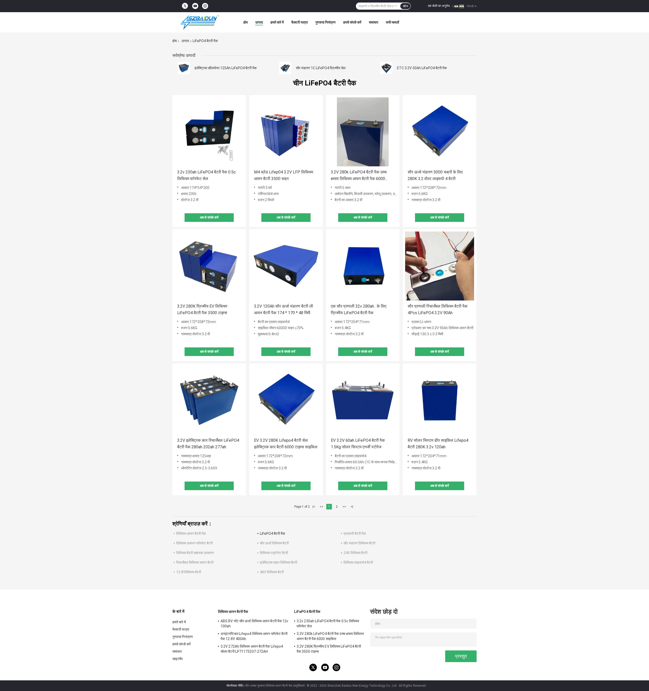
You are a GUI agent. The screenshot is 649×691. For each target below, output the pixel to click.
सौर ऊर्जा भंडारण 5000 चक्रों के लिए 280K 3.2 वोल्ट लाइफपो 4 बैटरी (435, 175)
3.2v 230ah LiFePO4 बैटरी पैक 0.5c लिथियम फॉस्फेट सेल (206, 175)
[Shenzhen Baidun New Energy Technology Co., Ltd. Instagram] (205, 6)
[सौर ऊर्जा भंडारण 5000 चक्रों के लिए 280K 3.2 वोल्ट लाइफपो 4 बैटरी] (439, 131)
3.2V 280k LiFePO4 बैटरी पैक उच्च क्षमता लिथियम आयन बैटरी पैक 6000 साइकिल (359, 176)
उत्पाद (259, 22)
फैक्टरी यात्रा (299, 22)
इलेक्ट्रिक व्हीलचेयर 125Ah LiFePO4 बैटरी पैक (225, 68)
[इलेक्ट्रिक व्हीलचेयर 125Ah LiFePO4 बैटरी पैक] (184, 68)
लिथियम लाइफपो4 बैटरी (358, 562)
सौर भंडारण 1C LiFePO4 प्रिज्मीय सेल (321, 68)
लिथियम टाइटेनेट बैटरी (274, 553)
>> (344, 506)
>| (352, 506)
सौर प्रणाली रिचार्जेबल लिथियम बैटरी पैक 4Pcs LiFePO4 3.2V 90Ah (437, 309)
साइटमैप (177, 659)
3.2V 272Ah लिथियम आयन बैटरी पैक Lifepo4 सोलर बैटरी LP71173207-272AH (252, 648)
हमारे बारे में (277, 22)
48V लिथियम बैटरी (272, 572)
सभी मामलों (392, 22)
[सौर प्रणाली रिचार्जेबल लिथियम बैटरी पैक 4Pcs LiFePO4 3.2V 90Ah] (439, 266)
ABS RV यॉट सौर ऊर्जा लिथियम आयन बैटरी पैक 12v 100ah (255, 623)
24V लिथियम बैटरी (355, 553)
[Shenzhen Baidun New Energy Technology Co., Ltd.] (200, 22)
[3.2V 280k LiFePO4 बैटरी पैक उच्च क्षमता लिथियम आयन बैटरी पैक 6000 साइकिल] (362, 131)
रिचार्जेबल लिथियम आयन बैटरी (194, 562)
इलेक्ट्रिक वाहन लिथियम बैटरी (278, 562)
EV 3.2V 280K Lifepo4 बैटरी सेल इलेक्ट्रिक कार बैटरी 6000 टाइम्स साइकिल (285, 443)
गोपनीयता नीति (234, 685)
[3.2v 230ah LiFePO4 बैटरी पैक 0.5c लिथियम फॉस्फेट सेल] (209, 131)
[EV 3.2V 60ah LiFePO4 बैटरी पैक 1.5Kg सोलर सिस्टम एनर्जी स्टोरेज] (362, 400)
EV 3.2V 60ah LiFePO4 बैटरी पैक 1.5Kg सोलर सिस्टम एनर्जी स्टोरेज (358, 443)
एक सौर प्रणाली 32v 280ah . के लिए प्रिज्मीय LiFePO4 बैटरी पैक (358, 309)
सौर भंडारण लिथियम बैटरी (359, 543)
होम (245, 22)
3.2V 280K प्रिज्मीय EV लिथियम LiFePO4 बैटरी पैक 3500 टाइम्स (202, 309)
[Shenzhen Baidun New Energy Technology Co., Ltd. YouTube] (195, 6)
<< (321, 506)
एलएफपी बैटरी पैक (355, 533)
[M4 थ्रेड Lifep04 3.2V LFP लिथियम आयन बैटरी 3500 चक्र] (285, 131)
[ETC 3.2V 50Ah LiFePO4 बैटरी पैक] (386, 68)
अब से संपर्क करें (209, 217)
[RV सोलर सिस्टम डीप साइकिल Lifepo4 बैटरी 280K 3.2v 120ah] (439, 400)
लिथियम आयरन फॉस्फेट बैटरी (194, 543)
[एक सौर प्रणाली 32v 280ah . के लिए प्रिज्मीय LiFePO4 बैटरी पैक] (362, 266)
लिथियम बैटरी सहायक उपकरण (195, 553)
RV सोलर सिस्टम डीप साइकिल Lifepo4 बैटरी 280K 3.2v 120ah (438, 443)
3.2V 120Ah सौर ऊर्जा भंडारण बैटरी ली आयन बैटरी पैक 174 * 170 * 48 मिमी (283, 309)
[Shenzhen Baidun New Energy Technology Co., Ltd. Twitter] (185, 6)
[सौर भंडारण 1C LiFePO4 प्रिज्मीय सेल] (285, 68)
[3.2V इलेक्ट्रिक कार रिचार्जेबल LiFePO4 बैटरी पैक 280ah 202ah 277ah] (209, 400)
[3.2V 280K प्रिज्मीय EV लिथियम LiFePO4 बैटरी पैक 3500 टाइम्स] (209, 266)
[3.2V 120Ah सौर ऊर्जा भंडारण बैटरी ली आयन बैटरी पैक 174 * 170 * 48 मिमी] (285, 266)
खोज (405, 6)
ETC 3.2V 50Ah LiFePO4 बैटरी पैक (422, 68)
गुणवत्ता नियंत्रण (325, 22)
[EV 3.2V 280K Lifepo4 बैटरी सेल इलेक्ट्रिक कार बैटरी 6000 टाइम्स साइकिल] (285, 400)
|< (314, 506)
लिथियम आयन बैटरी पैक (191, 533)
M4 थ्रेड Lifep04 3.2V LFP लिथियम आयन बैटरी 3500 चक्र (283, 175)
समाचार (373, 22)
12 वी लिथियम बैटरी (188, 572)
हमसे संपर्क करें (352, 22)
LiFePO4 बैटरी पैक (272, 533)
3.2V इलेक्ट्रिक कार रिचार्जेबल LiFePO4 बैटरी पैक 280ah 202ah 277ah (208, 443)
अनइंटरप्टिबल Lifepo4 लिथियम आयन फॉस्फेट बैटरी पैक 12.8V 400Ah (254, 636)
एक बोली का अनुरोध (439, 6)
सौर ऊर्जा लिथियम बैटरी (274, 543)
